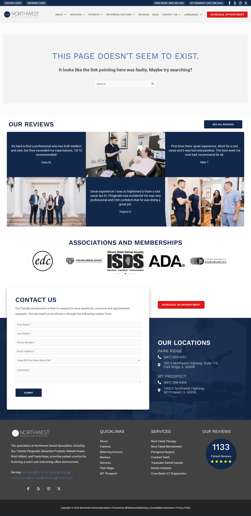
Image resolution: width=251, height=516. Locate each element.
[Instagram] (240, 3)
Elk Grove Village (46, 472)
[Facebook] (229, 3)
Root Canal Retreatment (166, 446)
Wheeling (49, 477)
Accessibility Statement (162, 507)
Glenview (28, 472)
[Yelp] (235, 3)
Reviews (143, 14)
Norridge (35, 477)
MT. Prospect (108, 473)
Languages (191, 14)
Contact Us (169, 14)
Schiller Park (65, 477)
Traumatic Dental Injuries (167, 462)
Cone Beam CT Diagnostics (168, 473)
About (59, 14)
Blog (155, 14)
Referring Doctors (111, 452)
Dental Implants (161, 468)
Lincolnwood (19, 477)
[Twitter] (246, 3)
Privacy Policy (183, 507)
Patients (93, 14)
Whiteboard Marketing (136, 507)
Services (76, 14)
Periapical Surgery (163, 452)
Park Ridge (107, 468)
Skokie (63, 472)
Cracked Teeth (160, 457)
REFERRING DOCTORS (119, 14)
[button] (13, 3)
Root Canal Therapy (163, 441)
